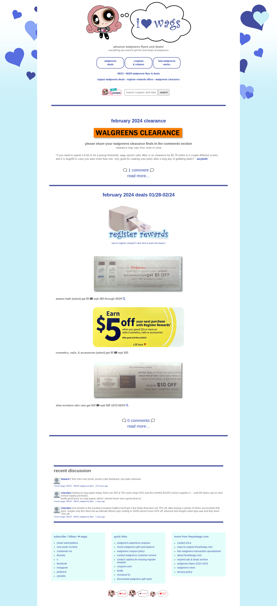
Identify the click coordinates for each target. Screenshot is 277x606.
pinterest (61, 572)
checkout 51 (123, 574)
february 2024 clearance (138, 120)
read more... (138, 176)
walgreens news (186, 567)
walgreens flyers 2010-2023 (192, 563)
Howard (65, 479)
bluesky (61, 555)
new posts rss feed (67, 547)
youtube (61, 576)
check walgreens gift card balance (136, 547)
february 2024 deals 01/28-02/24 (139, 194)
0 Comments (138, 420)
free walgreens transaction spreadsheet (199, 551)
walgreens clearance (168, 79)
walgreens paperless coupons (133, 543)
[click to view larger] (138, 274)
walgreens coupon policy (131, 551)
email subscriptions (67, 543)
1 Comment (138, 170)
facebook (62, 563)
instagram (62, 567)
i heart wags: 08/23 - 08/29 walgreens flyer (74, 486)
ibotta (120, 570)
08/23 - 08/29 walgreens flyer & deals (138, 73)
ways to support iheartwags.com (195, 547)
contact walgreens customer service (136, 555)
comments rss (64, 551)
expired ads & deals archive (192, 559)
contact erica (184, 543)
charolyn (66, 492)
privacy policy (184, 572)
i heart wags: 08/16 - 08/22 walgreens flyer (74, 501)
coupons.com (124, 566)
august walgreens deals (111, 79)
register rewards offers (140, 79)
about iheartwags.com (189, 555)
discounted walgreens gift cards (134, 579)
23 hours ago (102, 486)
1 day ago (100, 501)
